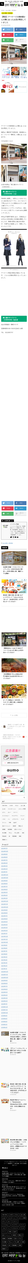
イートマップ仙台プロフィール (10, 1161)
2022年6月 (4, 919)
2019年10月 (4, 1013)
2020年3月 (4, 998)
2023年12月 (4, 875)
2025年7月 (4, 848)
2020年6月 (4, 989)
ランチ (22, 819)
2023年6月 (4, 889)
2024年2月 (4, 869)
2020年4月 (4, 995)
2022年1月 (4, 933)
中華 (10, 822)
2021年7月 (4, 951)
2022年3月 (4, 927)
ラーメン (4, 822)
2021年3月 (4, 963)
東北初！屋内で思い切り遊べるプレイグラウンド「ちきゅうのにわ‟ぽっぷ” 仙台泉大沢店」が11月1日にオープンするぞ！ (18, 1088)
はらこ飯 (23, 805)
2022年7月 (4, 916)
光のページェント (6, 826)
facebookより (15, 269)
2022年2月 (4, 930)
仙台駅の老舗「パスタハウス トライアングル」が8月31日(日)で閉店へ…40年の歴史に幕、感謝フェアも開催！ (18, 1037)
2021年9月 (4, 945)
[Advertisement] (14, 107)
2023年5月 (4, 892)
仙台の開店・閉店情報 (8, 543)
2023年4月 (4, 895)
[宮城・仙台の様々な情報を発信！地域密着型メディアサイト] (14, 6)
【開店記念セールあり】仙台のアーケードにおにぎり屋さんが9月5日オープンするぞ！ (13, 650)
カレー (9, 812)
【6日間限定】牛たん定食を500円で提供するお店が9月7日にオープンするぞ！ (13, 676)
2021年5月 (4, 957)
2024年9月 (4, 854)
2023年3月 (4, 898)
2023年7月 (4, 886)
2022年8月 (4, 913)
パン (9, 819)
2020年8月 (4, 983)
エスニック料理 (22, 809)
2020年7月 (4, 986)
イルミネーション (12, 809)
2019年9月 (4, 1016)
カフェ (3, 812)
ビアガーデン (15, 819)
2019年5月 (4, 1024)
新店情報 (10, 829)
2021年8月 (4, 948)
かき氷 (11, 805)
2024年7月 (4, 860)
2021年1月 (4, 969)
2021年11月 (4, 939)
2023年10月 (4, 878)
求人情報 (4, 832)
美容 (23, 832)
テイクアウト (15, 815)
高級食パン (4, 839)
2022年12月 (4, 901)
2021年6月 (4, 954)
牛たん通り (17, 832)
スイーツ (15, 812)
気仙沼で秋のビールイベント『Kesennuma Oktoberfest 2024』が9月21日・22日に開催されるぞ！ (18, 1104)
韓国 (20, 836)
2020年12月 (4, 971)
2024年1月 (4, 872)
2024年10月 (4, 851)
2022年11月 (4, 904)
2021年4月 (4, 960)
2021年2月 (4, 966)
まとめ (3, 809)
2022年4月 (4, 925)
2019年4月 (4, 1027)
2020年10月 (4, 977)
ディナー (23, 815)
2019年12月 (4, 1007)
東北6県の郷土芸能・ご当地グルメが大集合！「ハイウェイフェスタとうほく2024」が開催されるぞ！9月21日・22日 (18, 1144)
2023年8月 (4, 883)
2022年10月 (4, 907)
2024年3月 (4, 866)
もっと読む (15, 715)
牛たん (10, 832)
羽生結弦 (4, 836)
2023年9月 (4, 880)
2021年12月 (4, 936)
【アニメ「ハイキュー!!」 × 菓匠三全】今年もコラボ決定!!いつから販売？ (18, 1050)
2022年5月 (4, 922)
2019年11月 (4, 1010)
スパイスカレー (5, 815)
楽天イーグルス (18, 829)
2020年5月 (4, 992)
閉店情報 (14, 836)
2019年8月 (4, 1018)
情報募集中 (10, 1163)
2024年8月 (4, 857)
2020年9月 (4, 980)
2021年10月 (4, 942)
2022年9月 (4, 910)
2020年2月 (4, 1001)
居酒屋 (3, 829)
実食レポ (21, 826)
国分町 (14, 826)
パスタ (3, 819)
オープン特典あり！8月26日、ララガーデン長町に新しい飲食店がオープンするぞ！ (13, 702)
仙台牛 (14, 822)
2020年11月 (4, 974)
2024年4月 (4, 863)
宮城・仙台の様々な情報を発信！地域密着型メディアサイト (14, 1252)
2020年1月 (4, 1004)
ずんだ (16, 805)
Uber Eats (4, 805)
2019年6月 (4, 1021)
